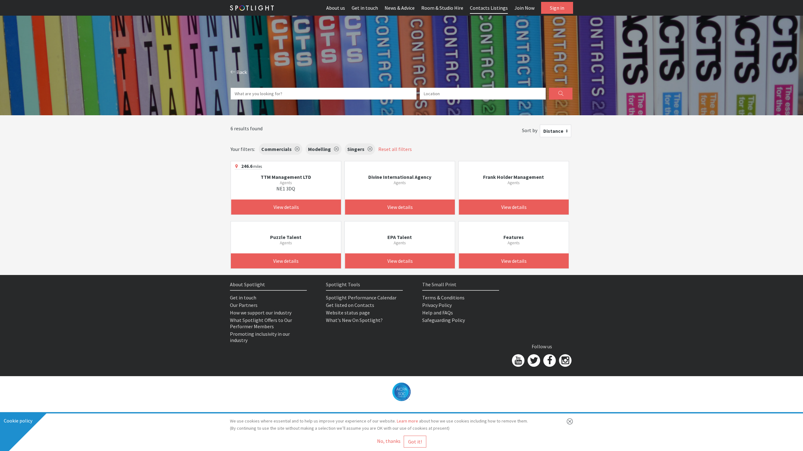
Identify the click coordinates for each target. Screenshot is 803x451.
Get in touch (365, 8)
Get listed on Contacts (350, 305)
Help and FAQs (437, 312)
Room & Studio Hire (442, 8)
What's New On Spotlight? (354, 320)
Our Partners (244, 305)
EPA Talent (399, 237)
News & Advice (400, 8)
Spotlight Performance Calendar (361, 297)
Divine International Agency (399, 177)
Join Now (524, 8)
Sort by (529, 130)
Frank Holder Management (513, 177)
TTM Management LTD (286, 177)
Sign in (557, 8)
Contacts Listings (489, 8)
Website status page (348, 312)
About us (335, 8)
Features (513, 237)
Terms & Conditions (443, 297)
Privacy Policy (437, 305)
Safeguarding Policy (443, 320)
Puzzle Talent (285, 237)
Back (241, 72)
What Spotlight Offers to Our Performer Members (261, 323)
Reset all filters (395, 149)
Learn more (407, 421)
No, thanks (389, 441)
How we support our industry (260, 312)
